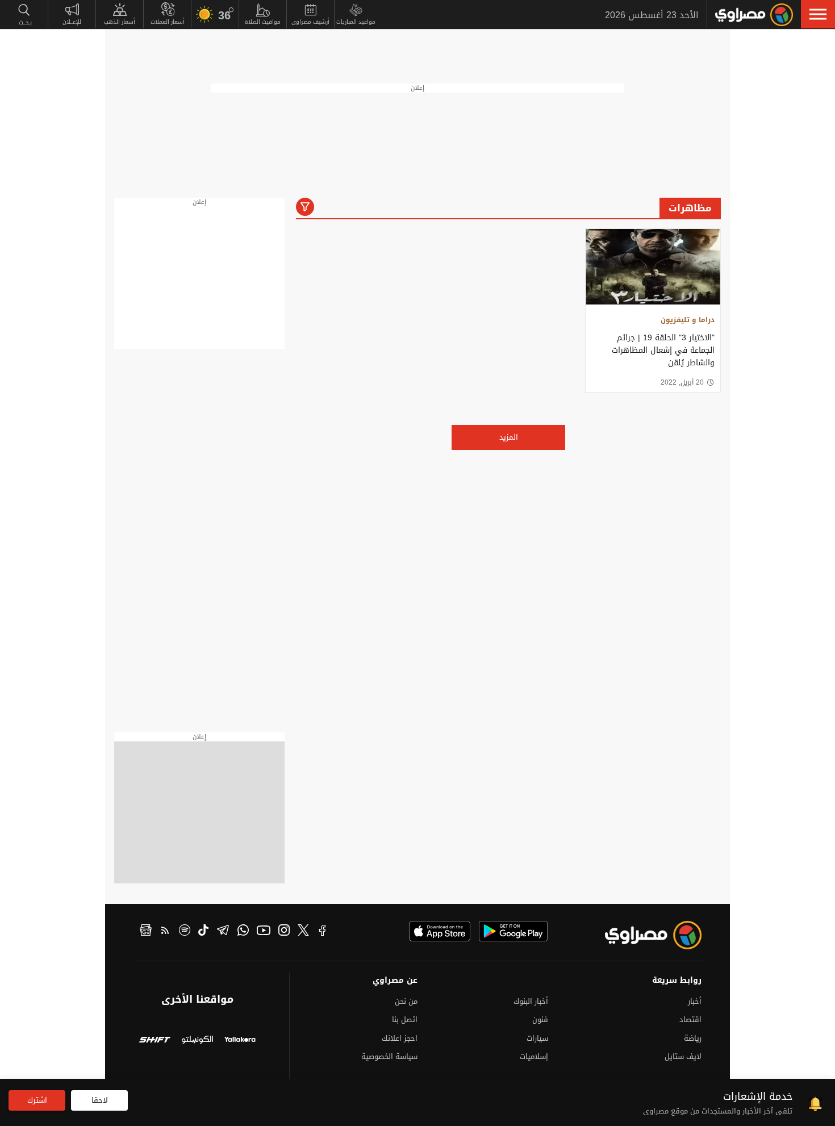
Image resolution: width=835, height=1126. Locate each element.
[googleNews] (146, 931)
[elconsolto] (197, 1041)
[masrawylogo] (643, 935)
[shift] (154, 1041)
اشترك (37, 1100)
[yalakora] (240, 1041)
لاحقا (99, 1100)
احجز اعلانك (400, 1038)
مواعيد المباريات (355, 21)
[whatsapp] (243, 931)
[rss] (165, 931)
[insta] (284, 931)
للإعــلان (71, 21)
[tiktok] (203, 931)
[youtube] (263, 931)
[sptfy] (184, 931)
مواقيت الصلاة (263, 21)
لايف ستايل (683, 1056)
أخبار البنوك (530, 1001)
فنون (540, 1019)
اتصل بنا (405, 1019)
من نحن (406, 1001)
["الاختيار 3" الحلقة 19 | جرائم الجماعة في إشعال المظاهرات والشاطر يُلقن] (653, 267)
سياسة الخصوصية (389, 1056)
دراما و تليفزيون (688, 320)
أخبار (695, 1001)
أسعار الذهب (119, 21)
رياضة (693, 1038)
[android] (513, 931)
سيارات (537, 1038)
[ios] (439, 931)
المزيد (508, 437)
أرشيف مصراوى (310, 21)
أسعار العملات (168, 21)
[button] (818, 14)
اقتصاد (690, 1019)
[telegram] (222, 931)
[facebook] (322, 931)
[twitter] (303, 931)
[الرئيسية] (754, 14)
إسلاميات (534, 1056)
